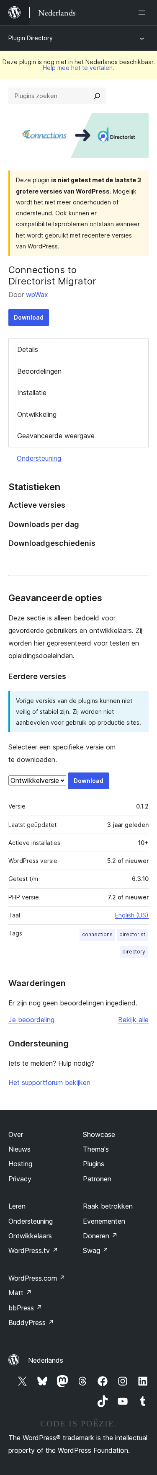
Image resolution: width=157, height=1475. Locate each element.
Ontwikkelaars (30, 1236)
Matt (20, 1293)
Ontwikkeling (37, 414)
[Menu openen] (143, 12)
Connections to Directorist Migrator (52, 275)
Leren (17, 1206)
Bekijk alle (133, 1019)
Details (27, 349)
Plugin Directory (30, 37)
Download (29, 317)
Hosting (20, 1164)
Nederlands (45, 1360)
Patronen (97, 1179)
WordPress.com (36, 1278)
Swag (95, 1250)
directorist (132, 934)
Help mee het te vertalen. (78, 67)
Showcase (99, 1134)
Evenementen (104, 1221)
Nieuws (19, 1149)
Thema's (96, 1149)
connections (97, 934)
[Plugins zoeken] (97, 96)
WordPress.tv (33, 1250)
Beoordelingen (39, 371)
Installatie (31, 392)
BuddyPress (31, 1322)
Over (15, 1134)
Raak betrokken (108, 1206)
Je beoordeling (31, 1019)
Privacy (19, 1179)
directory (133, 951)
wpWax (37, 294)
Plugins (93, 1164)
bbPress (25, 1308)
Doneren (100, 1236)
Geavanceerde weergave (56, 435)
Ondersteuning (39, 458)
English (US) (132, 915)
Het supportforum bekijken (49, 1082)
